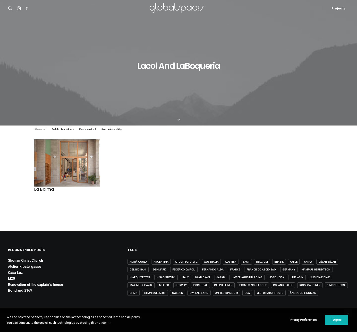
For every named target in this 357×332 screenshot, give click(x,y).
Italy (185, 277)
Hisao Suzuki (166, 277)
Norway (181, 285)
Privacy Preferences (303, 320)
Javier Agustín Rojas (247, 277)
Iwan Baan (202, 277)
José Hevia (276, 277)
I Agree (337, 320)
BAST (246, 261)
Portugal (200, 285)
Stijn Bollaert (155, 293)
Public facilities (62, 129)
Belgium (262, 261)
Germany (288, 269)
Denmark (159, 269)
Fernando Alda (213, 269)
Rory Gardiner (309, 285)
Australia (211, 261)
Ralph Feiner (223, 285)
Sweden (177, 293)
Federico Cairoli (184, 269)
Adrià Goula (138, 261)
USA (247, 293)
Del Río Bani (138, 269)
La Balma (44, 189)
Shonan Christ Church (25, 260)
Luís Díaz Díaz (320, 277)
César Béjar (327, 261)
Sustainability (111, 129)
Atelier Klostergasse (24, 267)
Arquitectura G (186, 261)
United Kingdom (226, 293)
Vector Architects (269, 293)
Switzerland (199, 293)
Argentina (161, 261)
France (235, 269)
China (308, 261)
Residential (87, 129)
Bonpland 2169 (20, 290)
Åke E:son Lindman (303, 293)
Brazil (279, 261)
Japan (220, 277)
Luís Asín (297, 277)
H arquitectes (140, 277)
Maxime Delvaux (141, 285)
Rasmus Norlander (253, 285)
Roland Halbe (283, 285)
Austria (230, 261)
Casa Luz (15, 273)
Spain (133, 293)
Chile (294, 261)
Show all (40, 129)
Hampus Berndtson (316, 269)
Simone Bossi (336, 285)
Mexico (164, 285)
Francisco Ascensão (261, 269)
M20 (11, 278)
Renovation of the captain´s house (35, 285)
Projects (339, 8)
